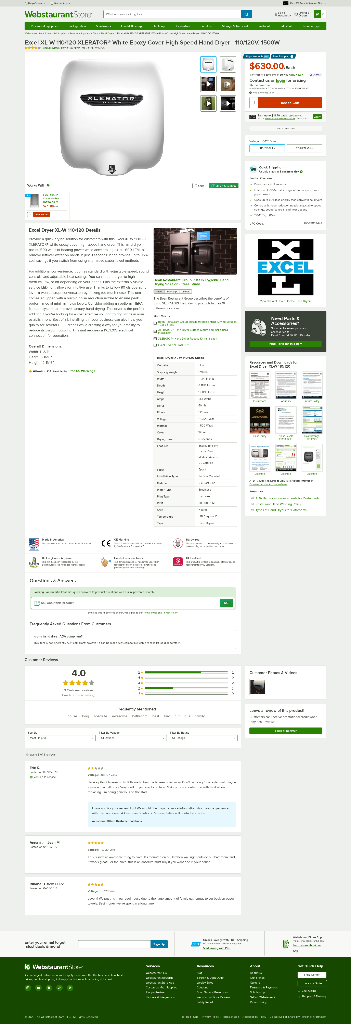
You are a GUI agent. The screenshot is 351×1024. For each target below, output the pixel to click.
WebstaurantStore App (160, 982)
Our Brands (257, 977)
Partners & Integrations (160, 997)
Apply (318, 117)
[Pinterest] (70, 988)
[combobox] (172, 14)
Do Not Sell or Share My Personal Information (298, 1016)
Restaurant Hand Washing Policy (289, 504)
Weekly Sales (205, 982)
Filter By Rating (179, 732)
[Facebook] (49, 988)
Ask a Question (226, 186)
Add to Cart (41, 214)
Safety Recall (205, 1002)
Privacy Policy (170, 612)
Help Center (35, 3)
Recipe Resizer (155, 992)
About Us (256, 972)
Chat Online (309, 990)
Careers (255, 982)
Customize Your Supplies (161, 987)
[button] (208, 64)
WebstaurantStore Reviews (214, 997)
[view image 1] (257, 687)
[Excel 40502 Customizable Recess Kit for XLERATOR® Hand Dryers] (47, 205)
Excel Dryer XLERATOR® (173, 345)
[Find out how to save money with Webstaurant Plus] (28, 196)
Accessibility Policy (254, 1016)
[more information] (301, 172)
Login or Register (286, 730)
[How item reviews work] (93, 695)
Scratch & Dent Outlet (210, 977)
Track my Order (312, 983)
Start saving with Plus (217, 948)
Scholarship (257, 992)
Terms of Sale (190, 1016)
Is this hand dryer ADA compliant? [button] (58, 636)
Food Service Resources (212, 992)
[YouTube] (38, 988)
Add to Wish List (286, 128)
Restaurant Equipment (45, 26)
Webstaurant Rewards (159, 977)
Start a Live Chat (260, 85)
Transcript (172, 291)
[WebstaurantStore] (75, 966)
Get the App (60, 3)
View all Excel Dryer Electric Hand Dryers (286, 301)
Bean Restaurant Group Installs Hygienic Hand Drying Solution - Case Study (191, 282)
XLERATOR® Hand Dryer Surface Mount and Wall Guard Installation (193, 331)
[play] (195, 251)
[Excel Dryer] (285, 267)
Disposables (182, 26)
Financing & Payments (264, 987)
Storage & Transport (235, 26)
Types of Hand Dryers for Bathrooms (289, 510)
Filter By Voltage (109, 732)
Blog (200, 972)
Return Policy (258, 1002)
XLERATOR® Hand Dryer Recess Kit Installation (187, 338)
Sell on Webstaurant (262, 997)
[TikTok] (59, 988)
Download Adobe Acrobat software (268, 484)
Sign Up (159, 944)
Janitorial (264, 26)
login (280, 80)
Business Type (311, 26)
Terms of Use (150, 612)
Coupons (202, 987)
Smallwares (103, 26)
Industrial (285, 26)
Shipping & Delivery (314, 996)
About (159, 291)
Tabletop (159, 26)
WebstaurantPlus (156, 972)
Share (201, 185)
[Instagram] (28, 988)
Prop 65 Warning (80, 371)
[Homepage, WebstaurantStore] (59, 14)
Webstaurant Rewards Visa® (280, 118)
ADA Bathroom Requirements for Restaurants (289, 498)
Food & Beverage (132, 26)
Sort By (32, 732)
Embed (186, 291)
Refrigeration (77, 26)
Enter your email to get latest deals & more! (45, 944)
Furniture (206, 26)
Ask (226, 603)
